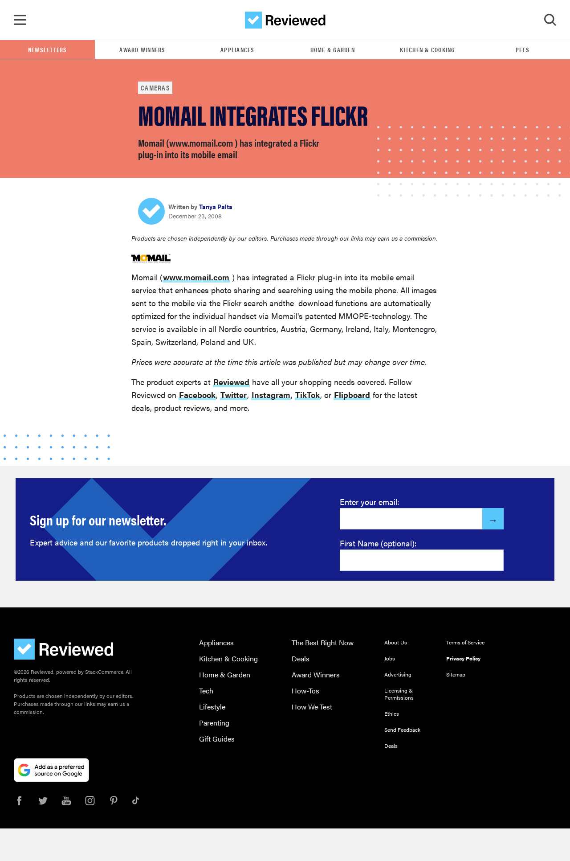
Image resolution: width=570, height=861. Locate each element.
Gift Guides (217, 739)
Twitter (233, 394)
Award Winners (142, 49)
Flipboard (352, 394)
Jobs (389, 658)
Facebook (197, 394)
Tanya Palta (215, 206)
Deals (300, 658)
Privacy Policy (463, 658)
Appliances (237, 49)
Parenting (214, 723)
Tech (206, 690)
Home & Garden (332, 49)
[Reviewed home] (285, 20)
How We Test (312, 706)
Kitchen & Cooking (427, 49)
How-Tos (305, 690)
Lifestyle (212, 706)
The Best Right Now (323, 642)
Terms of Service (465, 642)
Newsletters (47, 49)
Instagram (271, 394)
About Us (395, 642)
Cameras (155, 87)
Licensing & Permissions (399, 693)
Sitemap (455, 674)
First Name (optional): (378, 543)
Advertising (397, 674)
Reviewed (231, 381)
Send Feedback (402, 730)
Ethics (391, 713)
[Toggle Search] (550, 20)
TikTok (307, 394)
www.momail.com (196, 277)
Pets (522, 49)
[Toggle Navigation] (20, 20)
